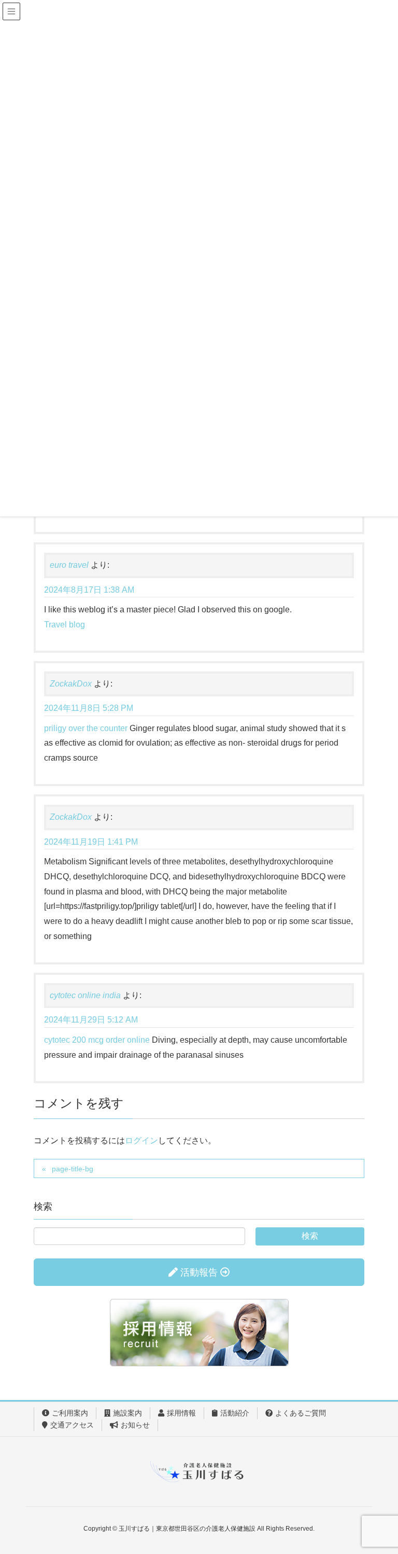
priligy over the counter (85, 728)
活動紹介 (234, 1413)
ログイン (141, 1140)
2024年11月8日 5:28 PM (88, 708)
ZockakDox (71, 683)
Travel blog (64, 624)
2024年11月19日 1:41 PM (91, 841)
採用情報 (181, 1413)
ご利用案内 (70, 1413)
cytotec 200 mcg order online (97, 1039)
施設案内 (127, 1413)
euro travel (69, 565)
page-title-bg (72, 1169)
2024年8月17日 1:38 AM (89, 589)
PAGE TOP (378, 1498)
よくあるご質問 (300, 1413)
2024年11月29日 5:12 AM (91, 1019)
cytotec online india (85, 995)
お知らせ (135, 1425)
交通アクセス (72, 1425)
